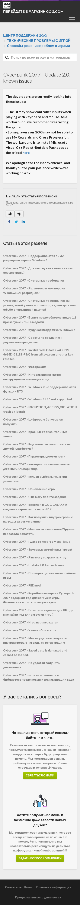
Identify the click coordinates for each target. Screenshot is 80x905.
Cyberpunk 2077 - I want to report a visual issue (36, 541)
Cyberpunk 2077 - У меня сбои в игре (29, 630)
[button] (72, 17)
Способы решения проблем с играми (38, 46)
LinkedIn (23, 221)
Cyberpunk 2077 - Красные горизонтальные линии (35, 434)
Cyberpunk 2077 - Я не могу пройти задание (35, 497)
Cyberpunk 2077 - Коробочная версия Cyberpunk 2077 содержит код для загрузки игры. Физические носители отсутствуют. (38, 597)
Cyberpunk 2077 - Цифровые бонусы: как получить (33, 422)
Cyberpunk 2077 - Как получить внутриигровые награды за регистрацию (38, 519)
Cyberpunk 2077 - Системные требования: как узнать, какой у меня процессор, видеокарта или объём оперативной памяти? (39, 305)
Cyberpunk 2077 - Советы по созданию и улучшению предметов (33, 340)
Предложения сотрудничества (38, 897)
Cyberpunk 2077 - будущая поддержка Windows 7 (39, 329)
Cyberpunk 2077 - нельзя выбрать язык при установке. (35, 479)
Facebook (9, 221)
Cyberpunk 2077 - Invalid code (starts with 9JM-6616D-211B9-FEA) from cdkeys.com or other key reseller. (38, 354)
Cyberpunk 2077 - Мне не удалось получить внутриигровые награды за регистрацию (35, 640)
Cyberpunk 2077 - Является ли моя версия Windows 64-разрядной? (34, 290)
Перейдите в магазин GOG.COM (33, 11)
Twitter (16, 221)
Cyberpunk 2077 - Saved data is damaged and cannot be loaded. (35, 653)
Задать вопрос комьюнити (40, 858)
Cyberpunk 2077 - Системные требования (33, 280)
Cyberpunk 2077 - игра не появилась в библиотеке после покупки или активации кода (38, 677)
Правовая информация (53, 887)
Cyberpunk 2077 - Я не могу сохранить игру (34, 557)
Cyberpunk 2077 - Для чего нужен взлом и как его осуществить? (38, 270)
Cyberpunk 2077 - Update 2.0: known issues (33, 565)
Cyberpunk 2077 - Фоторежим (24, 366)
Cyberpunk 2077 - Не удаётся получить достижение (31, 665)
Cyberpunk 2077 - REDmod (22, 585)
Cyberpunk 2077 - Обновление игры (29, 489)
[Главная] (6, 5)
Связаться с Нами (40, 775)
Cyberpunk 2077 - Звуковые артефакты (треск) (37, 549)
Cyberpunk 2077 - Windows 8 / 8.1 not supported (37, 399)
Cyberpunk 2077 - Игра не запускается (30, 622)
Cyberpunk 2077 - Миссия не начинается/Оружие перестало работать (38, 531)
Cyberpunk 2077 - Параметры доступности (34, 456)
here (26, 152)
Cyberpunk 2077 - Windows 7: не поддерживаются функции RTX (39, 389)
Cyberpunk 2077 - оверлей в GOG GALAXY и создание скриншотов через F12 (35, 507)
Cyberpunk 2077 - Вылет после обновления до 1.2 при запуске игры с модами (39, 320)
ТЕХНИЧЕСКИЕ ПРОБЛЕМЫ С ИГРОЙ (39, 40)
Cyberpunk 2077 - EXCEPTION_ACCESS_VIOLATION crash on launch (40, 409)
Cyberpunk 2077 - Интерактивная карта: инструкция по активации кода (32, 377)
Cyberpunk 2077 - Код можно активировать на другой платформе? (37, 446)
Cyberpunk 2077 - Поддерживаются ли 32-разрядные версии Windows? (34, 258)
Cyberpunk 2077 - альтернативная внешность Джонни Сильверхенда (36, 466)
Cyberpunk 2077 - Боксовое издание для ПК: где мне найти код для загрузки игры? (38, 612)
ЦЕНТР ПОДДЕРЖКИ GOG (25, 35)
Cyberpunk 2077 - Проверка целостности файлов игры (39, 575)
